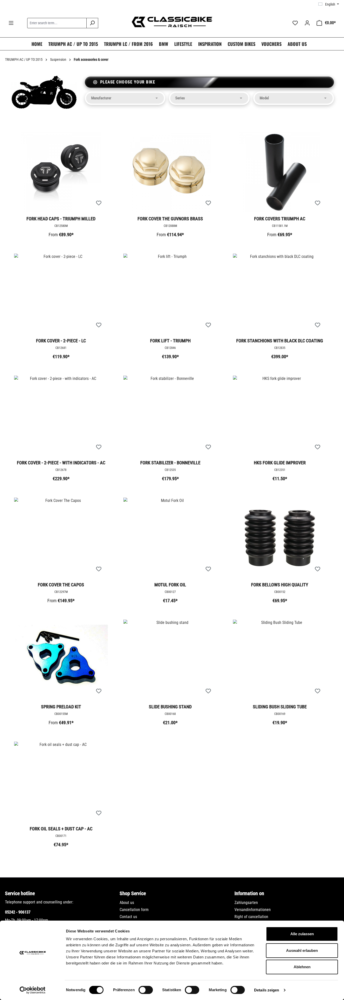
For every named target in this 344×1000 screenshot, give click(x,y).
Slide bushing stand (170, 706)
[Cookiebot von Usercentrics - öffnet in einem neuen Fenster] (33, 990)
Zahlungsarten (246, 902)
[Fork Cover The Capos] (61, 538)
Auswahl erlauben (302, 950)
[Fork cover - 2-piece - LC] (61, 294)
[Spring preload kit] (61, 660)
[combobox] (57, 23)
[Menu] (11, 23)
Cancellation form (134, 909)
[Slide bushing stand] (170, 660)
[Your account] (307, 23)
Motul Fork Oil (170, 584)
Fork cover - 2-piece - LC (61, 340)
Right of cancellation (251, 916)
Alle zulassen (302, 934)
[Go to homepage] (172, 22)
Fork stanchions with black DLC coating (279, 340)
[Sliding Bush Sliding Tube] (280, 660)
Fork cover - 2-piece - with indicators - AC (61, 462)
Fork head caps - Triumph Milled (60, 218)
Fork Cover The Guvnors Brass (170, 218)
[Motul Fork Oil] (170, 538)
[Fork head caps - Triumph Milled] (61, 172)
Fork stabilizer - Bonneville (170, 462)
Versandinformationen (252, 909)
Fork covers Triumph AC (279, 218)
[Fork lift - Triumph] (170, 294)
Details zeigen (266, 990)
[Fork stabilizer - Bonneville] (170, 416)
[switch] (146, 990)
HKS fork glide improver (280, 462)
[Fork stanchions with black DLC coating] (280, 294)
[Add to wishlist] (99, 203)
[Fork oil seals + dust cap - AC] (61, 782)
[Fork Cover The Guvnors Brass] (170, 172)
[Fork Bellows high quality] (280, 538)
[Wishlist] (295, 23)
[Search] (92, 23)
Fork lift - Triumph (170, 340)
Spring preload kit (61, 706)
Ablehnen (302, 967)
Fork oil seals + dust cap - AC (61, 828)
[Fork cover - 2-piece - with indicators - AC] (61, 416)
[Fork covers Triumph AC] (280, 172)
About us (127, 902)
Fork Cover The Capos (61, 584)
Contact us (128, 916)
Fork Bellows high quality (279, 584)
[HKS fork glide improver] (280, 416)
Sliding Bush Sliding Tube (280, 706)
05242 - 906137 (17, 912)
